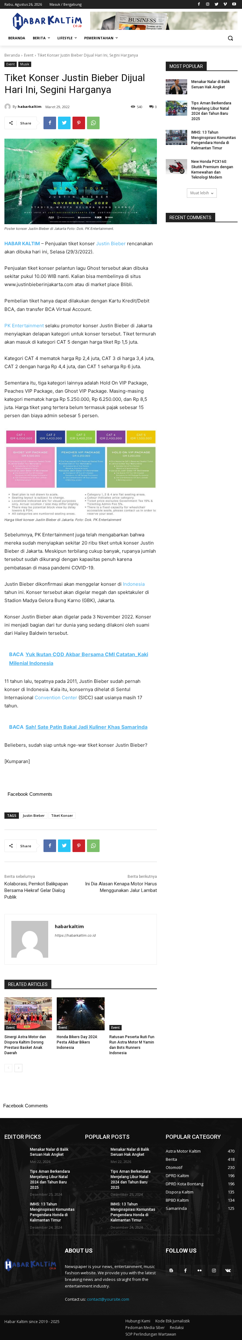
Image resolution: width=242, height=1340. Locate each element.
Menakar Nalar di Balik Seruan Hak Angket (49, 1152)
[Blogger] (171, 1270)
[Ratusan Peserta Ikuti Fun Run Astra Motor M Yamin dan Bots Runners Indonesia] (133, 1014)
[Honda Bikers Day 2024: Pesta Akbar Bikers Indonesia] (80, 1014)
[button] (230, 38)
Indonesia (134, 584)
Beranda (12, 55)
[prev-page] (8, 1068)
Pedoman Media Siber (145, 1327)
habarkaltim (29, 106)
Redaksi (177, 1327)
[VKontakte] (227, 1270)
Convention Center (56, 697)
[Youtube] (234, 4)
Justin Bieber (111, 243)
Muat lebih (199, 193)
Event (28, 55)
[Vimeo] (225, 4)
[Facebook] (199, 4)
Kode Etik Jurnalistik (172, 1321)
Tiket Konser (62, 815)
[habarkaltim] (8, 106)
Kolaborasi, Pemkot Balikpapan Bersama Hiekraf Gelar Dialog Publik (36, 890)
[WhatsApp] (93, 123)
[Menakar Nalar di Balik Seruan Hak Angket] (176, 86)
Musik (24, 64)
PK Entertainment (24, 326)
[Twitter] (216, 4)
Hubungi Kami (137, 1321)
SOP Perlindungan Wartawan (150, 1334)
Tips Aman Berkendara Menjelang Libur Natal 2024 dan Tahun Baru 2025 (211, 111)
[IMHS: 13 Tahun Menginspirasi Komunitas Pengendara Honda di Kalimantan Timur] (176, 137)
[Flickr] (199, 1270)
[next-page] (18, 1068)
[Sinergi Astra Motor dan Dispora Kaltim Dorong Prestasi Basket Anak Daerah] (28, 1014)
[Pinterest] (78, 123)
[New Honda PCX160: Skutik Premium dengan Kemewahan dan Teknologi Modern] (176, 166)
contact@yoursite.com (108, 1299)
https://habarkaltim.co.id (75, 935)
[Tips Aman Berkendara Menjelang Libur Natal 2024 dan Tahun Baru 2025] (176, 108)
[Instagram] (207, 4)
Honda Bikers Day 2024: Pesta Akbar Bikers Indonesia (77, 1042)
